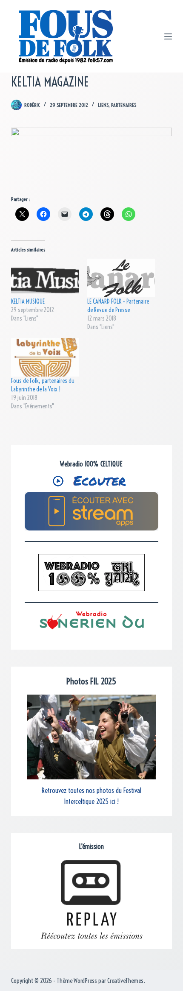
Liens (103, 105)
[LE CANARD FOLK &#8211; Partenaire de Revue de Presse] (121, 278)
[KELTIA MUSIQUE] (45, 278)
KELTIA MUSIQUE (28, 301)
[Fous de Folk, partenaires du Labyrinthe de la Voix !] (45, 357)
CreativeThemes (125, 981)
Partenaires (123, 105)
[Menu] (168, 36)
